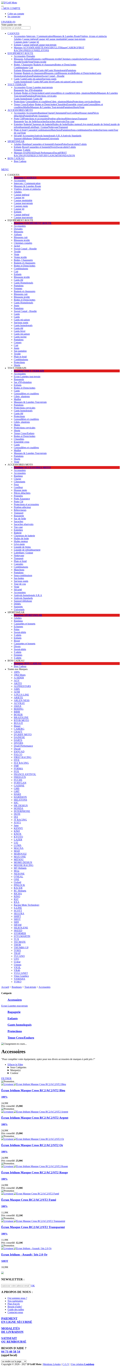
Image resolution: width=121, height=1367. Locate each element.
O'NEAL (18, 876)
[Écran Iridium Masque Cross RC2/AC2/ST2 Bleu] (33, 1084)
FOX (26, 155)
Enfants (17, 44)
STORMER (20, 933)
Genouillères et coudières (61, 93)
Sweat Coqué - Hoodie (53, 76)
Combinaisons (21, 67)
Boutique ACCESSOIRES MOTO (32, 467)
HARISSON (20, 797)
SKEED (18, 930)
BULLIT (55, 47)
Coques (17, 342)
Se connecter (14, 16)
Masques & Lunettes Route (66, 36)
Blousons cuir (38, 59)
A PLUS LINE (21, 694)
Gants (17, 78)
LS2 (16, 842)
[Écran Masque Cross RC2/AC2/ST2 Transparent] (33, 1221)
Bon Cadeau (20, 161)
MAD (17, 851)
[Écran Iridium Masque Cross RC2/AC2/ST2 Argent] (34, 1111)
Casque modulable (57, 39)
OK (33, 1285)
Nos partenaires (15, 1301)
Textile (24, 61)
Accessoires (20, 36)
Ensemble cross (74, 104)
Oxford (17, 882)
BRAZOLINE (21, 717)
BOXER (18, 714)
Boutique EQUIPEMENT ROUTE (33, 223)
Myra (16, 871)
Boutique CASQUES (25, 177)
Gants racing (76, 81)
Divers (53, 147)
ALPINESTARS (22, 686)
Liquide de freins (100, 124)
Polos (64, 144)
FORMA (18, 768)
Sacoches (41, 121)
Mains (69, 101)
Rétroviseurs (71, 118)
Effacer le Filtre (15, 1064)
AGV (25, 47)
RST (16, 899)
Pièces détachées (22, 493)
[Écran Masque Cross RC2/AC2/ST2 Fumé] (30, 1193)
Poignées (27, 115)
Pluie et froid (20, 130)
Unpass (17, 964)
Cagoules (32, 130)
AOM (17, 692)
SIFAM (17, 924)
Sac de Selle (31, 121)
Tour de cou (20, 584)
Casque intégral (30, 39)
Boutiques (17, 987)
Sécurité (18, 135)
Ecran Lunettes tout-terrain (39, 87)
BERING (18, 709)
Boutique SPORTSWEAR (28, 615)
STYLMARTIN (22, 936)
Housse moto (85, 113)
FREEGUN (30, 50)
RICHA (18, 893)
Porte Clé (18, 118)
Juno (16, 825)
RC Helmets (20, 890)
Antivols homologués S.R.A (48, 135)
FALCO (18, 754)
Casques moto (21, 42)
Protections (19, 101)
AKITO (18, 683)
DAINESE (28, 152)
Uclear (17, 961)
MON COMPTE (10, 8)
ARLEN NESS (21, 700)
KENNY (18, 828)
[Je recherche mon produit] (2, 6)
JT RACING (20, 819)
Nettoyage (53, 127)
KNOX (17, 834)
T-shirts (83, 144)
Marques (18, 47)
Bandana (42, 113)
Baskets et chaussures (44, 64)
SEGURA (19, 913)
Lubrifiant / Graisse (38, 127)
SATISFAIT (13, 1340)
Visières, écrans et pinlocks (93, 36)
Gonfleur (74, 113)
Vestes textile (39, 61)
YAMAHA (19, 978)
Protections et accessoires (35, 118)
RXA (16, 902)
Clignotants (59, 113)
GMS (16, 788)
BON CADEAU (16, 158)
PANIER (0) (8, 22)
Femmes (18, 73)
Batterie (27, 124)
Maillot (93, 93)
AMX (31, 47)
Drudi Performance (43, 152)
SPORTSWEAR (16, 141)
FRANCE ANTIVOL (25, 774)
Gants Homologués (56, 70)
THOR (17, 944)
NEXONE (19, 873)
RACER (18, 888)
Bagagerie (19, 90)
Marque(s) (15, 1070)
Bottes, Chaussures (23, 64)
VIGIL (17, 967)
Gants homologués (23, 81)
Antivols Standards (71, 135)
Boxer (25, 147)
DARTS (18, 740)
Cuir (31, 67)
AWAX (47, 47)
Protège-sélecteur (56, 118)
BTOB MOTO (21, 720)
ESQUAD (19, 751)
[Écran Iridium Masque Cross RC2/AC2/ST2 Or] (32, 1139)
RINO (17, 896)
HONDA (64, 155)
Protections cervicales (46, 96)
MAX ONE (20, 856)
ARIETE (38, 47)
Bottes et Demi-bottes (65, 64)
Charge (50, 113)
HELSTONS (42, 50)
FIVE (17, 760)
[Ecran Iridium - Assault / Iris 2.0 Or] (26, 1248)
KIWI (17, 831)
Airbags (28, 59)
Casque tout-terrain (75, 39)
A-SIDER (19, 677)
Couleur (14, 1073)
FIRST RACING (22, 757)
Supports (44, 138)
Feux (67, 113)
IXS (16, 817)
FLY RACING (21, 763)
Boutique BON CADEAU (28, 663)
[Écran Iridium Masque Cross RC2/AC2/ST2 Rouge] (34, 1166)
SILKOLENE (21, 927)
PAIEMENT (16, 1320)
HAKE (17, 794)
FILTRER (6, 1078)
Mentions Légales (52, 1364)
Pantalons (71, 70)
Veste (30, 61)
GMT (56, 155)
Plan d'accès (14, 1303)
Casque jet (43, 39)
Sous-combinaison (80, 130)
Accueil (5, 987)
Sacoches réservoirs (56, 121)
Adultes (18, 39)
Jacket (82, 59)
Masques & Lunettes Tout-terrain (46, 107)
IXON (72, 155)
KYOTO (18, 836)
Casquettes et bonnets (41, 144)
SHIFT (17, 916)
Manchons (56, 130)
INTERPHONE (22, 811)
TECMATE (20, 942)
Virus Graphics (21, 976)
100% (17, 672)
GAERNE (19, 785)
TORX (17, 950)
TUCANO (19, 956)
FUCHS (18, 780)
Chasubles (61, 104)
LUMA (17, 845)
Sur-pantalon (20, 351)
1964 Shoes (20, 674)
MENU (5, 169)
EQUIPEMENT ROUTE (20, 53)
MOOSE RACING (23, 865)
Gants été (42, 70)
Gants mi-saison (34, 78)
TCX (16, 939)
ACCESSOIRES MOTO (20, 110)
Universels (53, 138)
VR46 (17, 970)
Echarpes (57, 144)
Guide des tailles (16, 1309)
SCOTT (18, 910)
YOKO (17, 981)
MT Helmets (20, 868)
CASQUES (13, 33)
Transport (82, 118)
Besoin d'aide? (15, 1306)
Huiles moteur (74, 124)
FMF (16, 765)
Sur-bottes (94, 130)
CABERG (72, 47)
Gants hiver (48, 81)
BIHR (17, 711)
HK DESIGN (21, 805)
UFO (16, 959)
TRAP (17, 953)
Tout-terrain (30, 987)
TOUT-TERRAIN (17, 84)
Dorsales (30, 56)
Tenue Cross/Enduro (24, 104)
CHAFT (18, 731)
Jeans (29, 76)
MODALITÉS (12, 1330)
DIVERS (18, 743)
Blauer (63, 47)
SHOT (17, 919)
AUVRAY (19, 703)
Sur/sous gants (49, 78)
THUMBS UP (21, 947)
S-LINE (18, 907)
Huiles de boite (59, 124)
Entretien (18, 124)
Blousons (18, 59)
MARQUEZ (20, 853)
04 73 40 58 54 (10, 1351)
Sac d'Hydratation (33, 90)
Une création (82, 1364)
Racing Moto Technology (26, 905)
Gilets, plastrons (82, 93)
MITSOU (19, 859)
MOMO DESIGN (23, 862)
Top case (70, 121)
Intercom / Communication (39, 36)
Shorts (97, 101)
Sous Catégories (18, 1067)
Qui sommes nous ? (17, 1298)
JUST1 (17, 822)
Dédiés (36, 138)
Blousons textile (53, 59)
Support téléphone (23, 138)
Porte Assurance (40, 115)
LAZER (18, 839)
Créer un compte (16, 13)
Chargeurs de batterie (41, 124)
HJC (16, 802)
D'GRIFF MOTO (23, 734)
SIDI (16, 922)
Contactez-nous (15, 1312)
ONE (16, 879)
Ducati (56, 152)
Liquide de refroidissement (27, 549)
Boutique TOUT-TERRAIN (29, 370)
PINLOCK (19, 885)
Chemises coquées (70, 59)
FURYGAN (47, 155)
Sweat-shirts (73, 144)
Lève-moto (86, 124)
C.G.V (65, 1364)
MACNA (18, 848)
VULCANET (21, 973)
